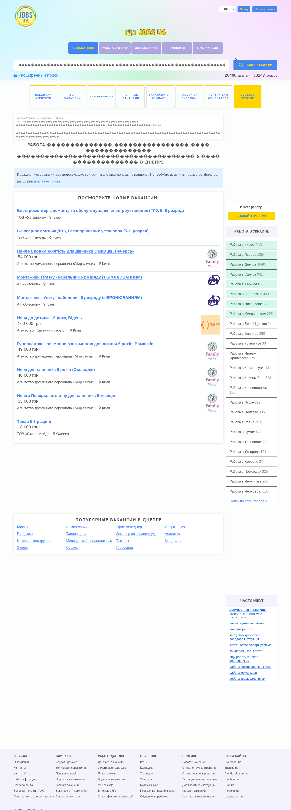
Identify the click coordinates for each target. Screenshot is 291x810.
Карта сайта (21, 773)
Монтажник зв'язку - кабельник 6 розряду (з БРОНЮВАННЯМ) (79, 277)
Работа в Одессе (243, 274)
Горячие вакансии (67, 785)
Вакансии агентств (68, 796)
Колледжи (146, 767)
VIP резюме (105, 785)
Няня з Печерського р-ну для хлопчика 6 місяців (66, 395)
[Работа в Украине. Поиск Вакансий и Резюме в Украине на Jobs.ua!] (25, 16)
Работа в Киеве (242, 244)
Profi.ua (229, 785)
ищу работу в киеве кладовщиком (243, 658)
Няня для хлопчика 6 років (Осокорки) (56, 369)
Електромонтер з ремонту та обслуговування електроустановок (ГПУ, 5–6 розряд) (100, 210)
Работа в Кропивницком (249, 387)
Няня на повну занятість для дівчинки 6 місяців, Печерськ (75, 251)
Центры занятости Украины (199, 796)
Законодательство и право (199, 779)
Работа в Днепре (243, 264)
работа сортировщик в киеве (250, 666)
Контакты (20, 767)
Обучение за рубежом (154, 796)
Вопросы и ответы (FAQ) (29, 790)
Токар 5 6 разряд (34, 421)
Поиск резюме (107, 773)
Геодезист (25, 534)
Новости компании (194, 762)
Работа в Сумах (243, 432)
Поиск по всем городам (248, 501)
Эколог (22, 547)
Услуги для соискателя (71, 767)
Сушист (72, 547)
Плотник (122, 541)
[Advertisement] (115, 476)
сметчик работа (240, 629)
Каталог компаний (194, 790)
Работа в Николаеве (246, 304)
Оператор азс (175, 527)
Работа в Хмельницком (248, 314)
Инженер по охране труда (136, 534)
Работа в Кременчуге (247, 368)
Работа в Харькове (245, 284)
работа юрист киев (243, 672)
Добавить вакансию (110, 762)
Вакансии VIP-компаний (71, 790)
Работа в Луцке (242, 402)
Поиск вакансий (66, 773)
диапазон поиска (47, 181)
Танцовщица (76, 534)
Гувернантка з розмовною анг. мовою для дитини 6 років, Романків (85, 344)
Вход (244, 9)
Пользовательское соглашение (34, 796)
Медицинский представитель (89, 541)
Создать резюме (66, 762)
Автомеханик (76, 527)
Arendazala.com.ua (236, 773)
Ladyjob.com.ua (234, 796)
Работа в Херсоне (244, 461)
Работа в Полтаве (244, 412)
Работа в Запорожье (246, 294)
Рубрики (19, 779)
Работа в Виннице (244, 333)
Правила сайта (23, 785)
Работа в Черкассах (246, 471)
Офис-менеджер (129, 527)
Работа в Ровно (242, 422)
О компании (21, 762)
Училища (146, 779)
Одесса (62, 434)
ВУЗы (143, 762)
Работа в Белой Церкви (249, 324)
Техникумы (147, 773)
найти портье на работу (246, 623)
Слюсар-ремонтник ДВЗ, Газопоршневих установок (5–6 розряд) (82, 231)
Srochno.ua (232, 779)
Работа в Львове (243, 254)
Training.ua (231, 767)
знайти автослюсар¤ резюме (250, 645)
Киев (57, 217)
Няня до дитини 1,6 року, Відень (49, 318)
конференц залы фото (245, 651)
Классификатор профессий (115, 796)
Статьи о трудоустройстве (199, 767)
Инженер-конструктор (34, 541)
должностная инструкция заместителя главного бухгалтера (248, 613)
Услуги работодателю (112, 767)
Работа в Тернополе (246, 442)
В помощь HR (107, 790)
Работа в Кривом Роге (247, 378)
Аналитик (172, 534)
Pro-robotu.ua (233, 762)
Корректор (25, 527)
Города (31, 779)
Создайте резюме (251, 216)
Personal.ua (232, 790)
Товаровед (124, 547)
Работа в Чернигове (246, 481)
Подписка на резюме (111, 779)
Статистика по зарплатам (198, 773)
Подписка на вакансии (70, 779)
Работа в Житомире (246, 343)
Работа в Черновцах (246, 491)
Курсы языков (149, 785)
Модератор (174, 541)
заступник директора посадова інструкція (244, 637)
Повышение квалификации (157, 790)
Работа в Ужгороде (245, 452)
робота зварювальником (247, 678)
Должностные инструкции (198, 785)
